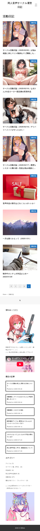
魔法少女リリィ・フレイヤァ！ (16, 480)
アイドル (8, 463)
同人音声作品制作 (11, 473)
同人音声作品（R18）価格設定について (20, 448)
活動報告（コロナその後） (15, 410)
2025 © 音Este (20, 528)
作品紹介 (8, 470)
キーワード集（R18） (13, 467)
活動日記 (8, 477)
